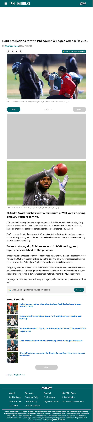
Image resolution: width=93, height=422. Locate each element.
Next (79, 109)
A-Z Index (13, 405)
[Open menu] (6, 3)
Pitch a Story (49, 397)
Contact (47, 393)
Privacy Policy (68, 397)
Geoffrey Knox (12, 46)
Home (9, 375)
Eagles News (19, 375)
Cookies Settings (32, 405)
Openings (29, 393)
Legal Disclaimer (51, 401)
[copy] (20, 51)
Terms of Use (15, 401)
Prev (14, 109)
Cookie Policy (31, 401)
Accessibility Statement (73, 401)
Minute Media (14, 411)
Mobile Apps (15, 397)
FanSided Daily (31, 397)
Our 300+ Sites (69, 393)
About (12, 393)
